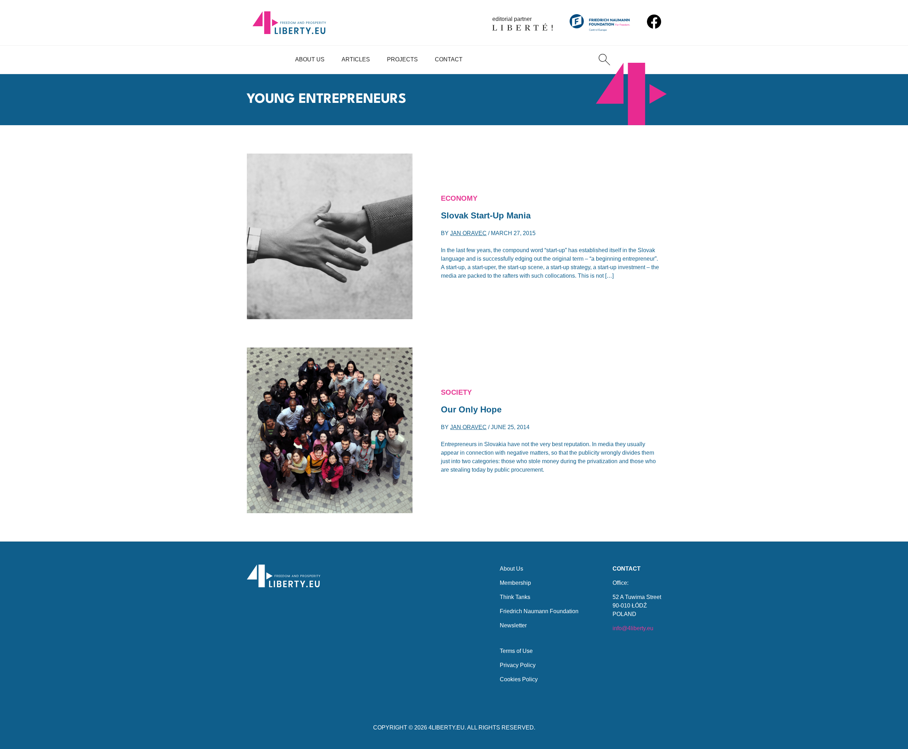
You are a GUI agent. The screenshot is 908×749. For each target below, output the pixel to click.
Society (456, 392)
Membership (515, 583)
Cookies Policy (519, 679)
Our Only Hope (471, 409)
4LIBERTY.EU (446, 728)
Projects (402, 59)
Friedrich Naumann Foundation (539, 611)
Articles (356, 59)
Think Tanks (515, 597)
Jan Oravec (468, 233)
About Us (310, 59)
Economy (459, 198)
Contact (449, 59)
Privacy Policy (518, 665)
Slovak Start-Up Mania (486, 215)
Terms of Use (516, 651)
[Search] (604, 59)
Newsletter (513, 625)
